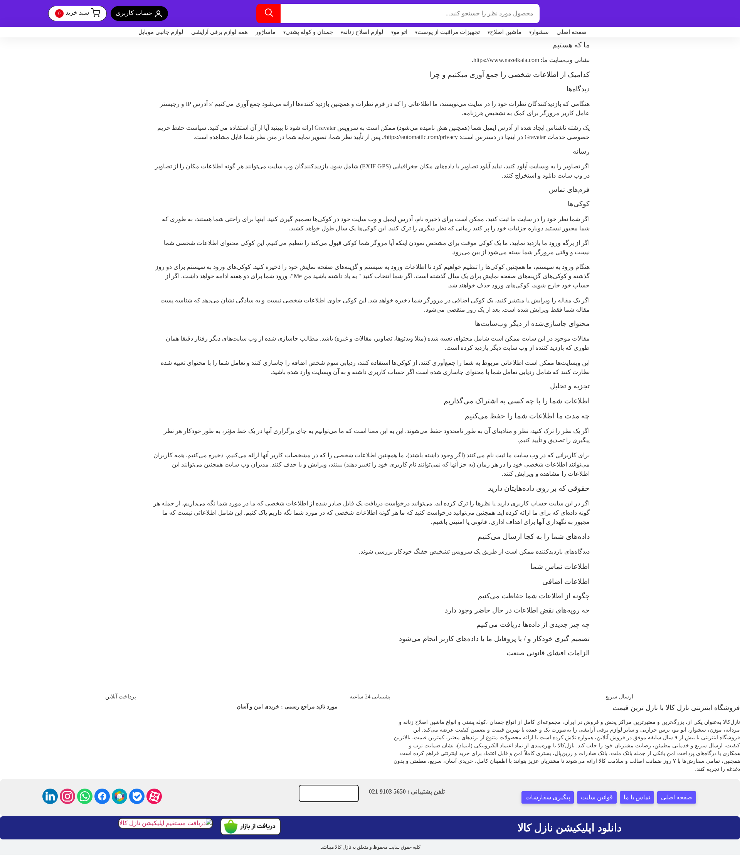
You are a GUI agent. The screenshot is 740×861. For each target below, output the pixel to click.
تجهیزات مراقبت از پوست (448, 32)
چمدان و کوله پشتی (309, 32)
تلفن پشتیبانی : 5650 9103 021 (407, 791)
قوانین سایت (597, 797)
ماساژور (266, 32)
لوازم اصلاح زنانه (363, 32)
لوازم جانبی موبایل (160, 32)
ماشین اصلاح (505, 32)
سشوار (540, 32)
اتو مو (400, 32)
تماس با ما (637, 797)
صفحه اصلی (572, 32)
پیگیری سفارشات (547, 797)
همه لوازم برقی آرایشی (219, 32)
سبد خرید (73, 12)
